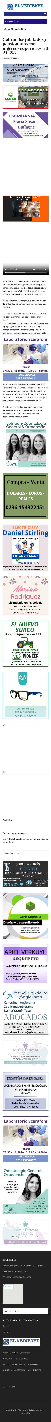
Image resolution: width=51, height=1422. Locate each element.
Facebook (6, 1326)
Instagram (7, 1332)
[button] (45, 14)
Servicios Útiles (12, 22)
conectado (28, 839)
